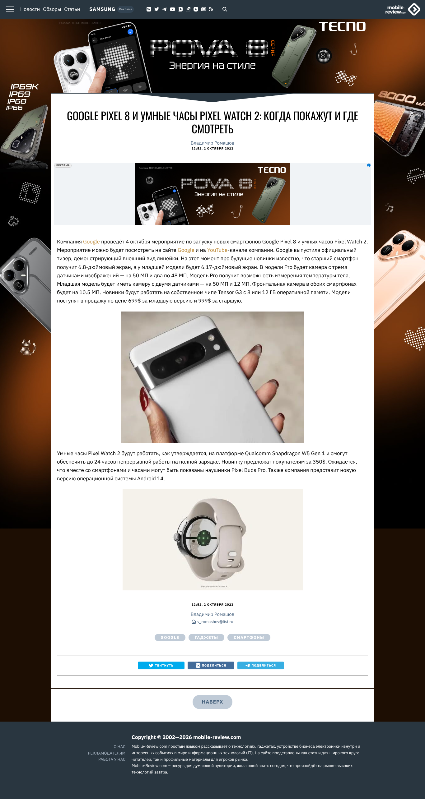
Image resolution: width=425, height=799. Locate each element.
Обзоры (52, 9)
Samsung (102, 9)
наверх (212, 702)
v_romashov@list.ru (215, 622)
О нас (119, 746)
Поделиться (214, 665)
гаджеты (206, 637)
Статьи (72, 9)
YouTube (217, 250)
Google (92, 241)
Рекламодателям (106, 753)
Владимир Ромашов (212, 143)
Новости (30, 9)
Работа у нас (111, 759)
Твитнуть (164, 665)
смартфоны (249, 637)
